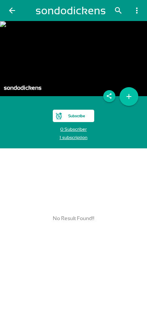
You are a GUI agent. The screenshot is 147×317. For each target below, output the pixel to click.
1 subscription (73, 137)
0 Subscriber (73, 129)
